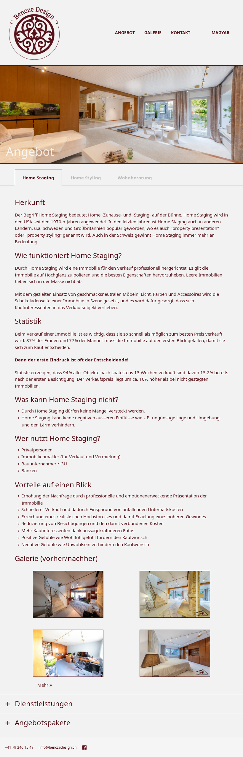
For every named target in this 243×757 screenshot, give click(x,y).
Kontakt (180, 32)
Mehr (43, 685)
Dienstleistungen (44, 702)
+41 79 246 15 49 (19, 747)
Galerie (153, 32)
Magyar (220, 32)
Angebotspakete (43, 722)
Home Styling (86, 178)
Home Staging (38, 178)
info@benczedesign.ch (57, 747)
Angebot (125, 32)
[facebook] (84, 747)
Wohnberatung (135, 178)
